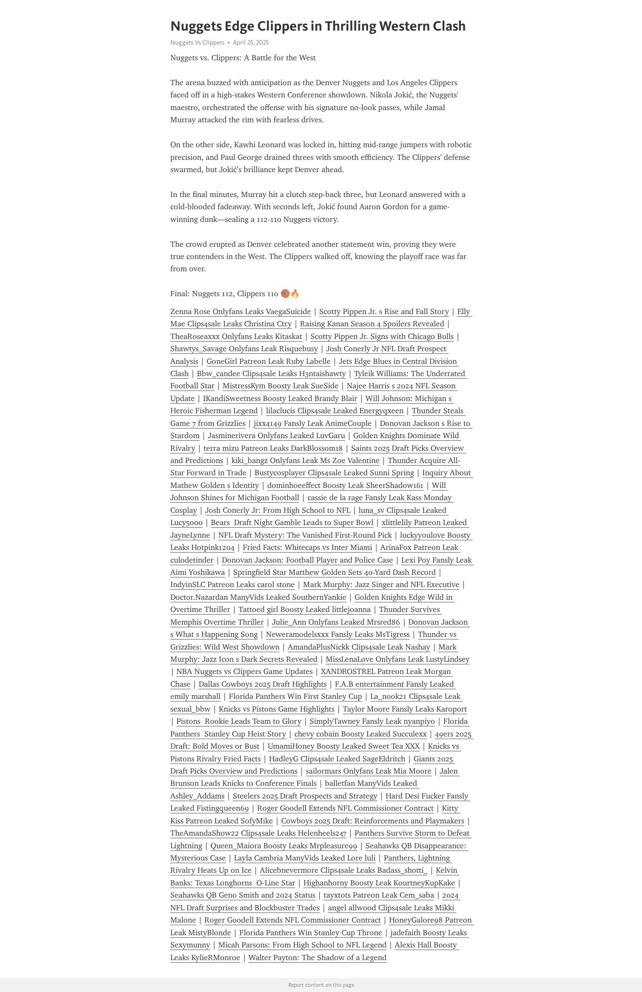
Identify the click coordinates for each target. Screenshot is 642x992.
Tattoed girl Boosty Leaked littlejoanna (304, 609)
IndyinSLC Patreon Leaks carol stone (232, 584)
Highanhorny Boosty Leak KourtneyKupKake (379, 883)
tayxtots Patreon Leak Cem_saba (379, 895)
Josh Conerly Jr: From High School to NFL (277, 510)
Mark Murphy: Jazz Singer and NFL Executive (381, 584)
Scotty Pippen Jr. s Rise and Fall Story (384, 311)
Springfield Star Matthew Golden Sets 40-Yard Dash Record (334, 572)
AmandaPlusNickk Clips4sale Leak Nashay (359, 647)
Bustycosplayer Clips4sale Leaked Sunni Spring (334, 472)
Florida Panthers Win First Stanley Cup (295, 696)
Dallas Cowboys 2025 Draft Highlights (263, 684)
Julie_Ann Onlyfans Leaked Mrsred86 (336, 622)
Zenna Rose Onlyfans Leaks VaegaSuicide (240, 311)
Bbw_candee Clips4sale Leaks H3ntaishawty (271, 373)
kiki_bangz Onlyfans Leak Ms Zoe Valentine (305, 460)
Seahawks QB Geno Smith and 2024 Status (242, 895)
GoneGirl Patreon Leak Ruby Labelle (269, 361)
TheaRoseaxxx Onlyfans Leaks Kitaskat (236, 336)
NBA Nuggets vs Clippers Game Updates (244, 671)
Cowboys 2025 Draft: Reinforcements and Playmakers (372, 821)
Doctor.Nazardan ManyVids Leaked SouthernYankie (258, 597)
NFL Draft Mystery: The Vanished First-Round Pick (305, 535)
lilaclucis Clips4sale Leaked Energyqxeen (335, 410)
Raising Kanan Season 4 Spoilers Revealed (372, 323)
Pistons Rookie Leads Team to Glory (238, 721)
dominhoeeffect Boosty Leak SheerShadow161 (345, 485)
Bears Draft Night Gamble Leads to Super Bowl (292, 522)
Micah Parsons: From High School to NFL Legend (302, 945)
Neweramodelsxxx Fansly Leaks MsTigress (338, 634)
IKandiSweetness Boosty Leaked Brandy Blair (280, 398)
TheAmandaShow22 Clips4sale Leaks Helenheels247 (258, 833)
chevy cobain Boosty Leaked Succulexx (360, 734)
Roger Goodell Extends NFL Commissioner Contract (345, 808)
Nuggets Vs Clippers (197, 42)
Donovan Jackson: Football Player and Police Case (307, 560)
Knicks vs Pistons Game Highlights (277, 709)
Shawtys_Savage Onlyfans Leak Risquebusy (244, 348)
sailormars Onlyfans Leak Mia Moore (368, 771)
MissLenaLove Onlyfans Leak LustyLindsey (397, 659)
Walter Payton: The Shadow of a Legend (318, 957)
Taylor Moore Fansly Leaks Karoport (405, 709)
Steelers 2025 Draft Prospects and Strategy (305, 796)
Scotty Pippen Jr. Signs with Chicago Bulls (382, 336)
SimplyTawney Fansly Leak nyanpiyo (372, 721)
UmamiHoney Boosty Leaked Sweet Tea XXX (344, 746)
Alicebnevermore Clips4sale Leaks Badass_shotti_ (344, 870)
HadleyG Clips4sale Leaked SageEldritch (337, 759)
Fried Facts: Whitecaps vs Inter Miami (307, 547)
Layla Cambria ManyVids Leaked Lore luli (305, 858)
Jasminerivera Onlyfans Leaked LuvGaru (276, 435)
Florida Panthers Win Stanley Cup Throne (310, 932)
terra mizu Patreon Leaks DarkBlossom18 (273, 448)
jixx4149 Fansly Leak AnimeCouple (313, 423)
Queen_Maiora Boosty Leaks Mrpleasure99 (284, 845)
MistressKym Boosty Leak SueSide (280, 386)
